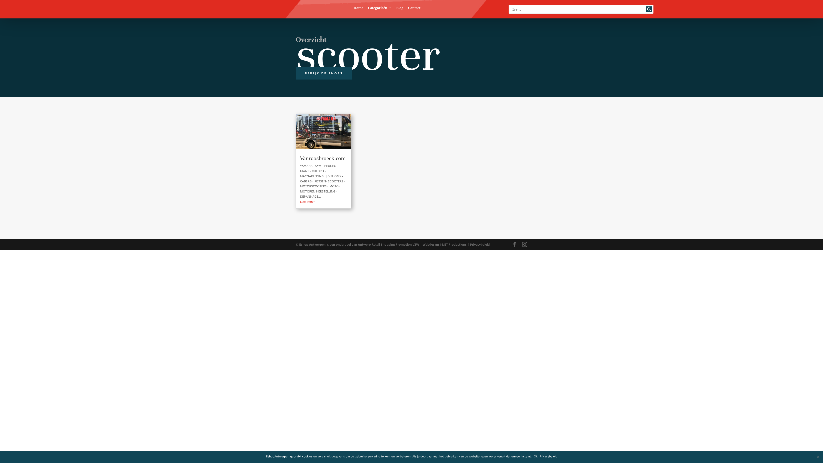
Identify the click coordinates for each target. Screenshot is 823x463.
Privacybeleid (480, 244)
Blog (399, 8)
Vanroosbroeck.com (323, 158)
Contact (414, 8)
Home (358, 8)
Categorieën (377, 8)
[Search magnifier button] (649, 9)
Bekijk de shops (324, 73)
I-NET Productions (453, 244)
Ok (536, 456)
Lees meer (307, 202)
